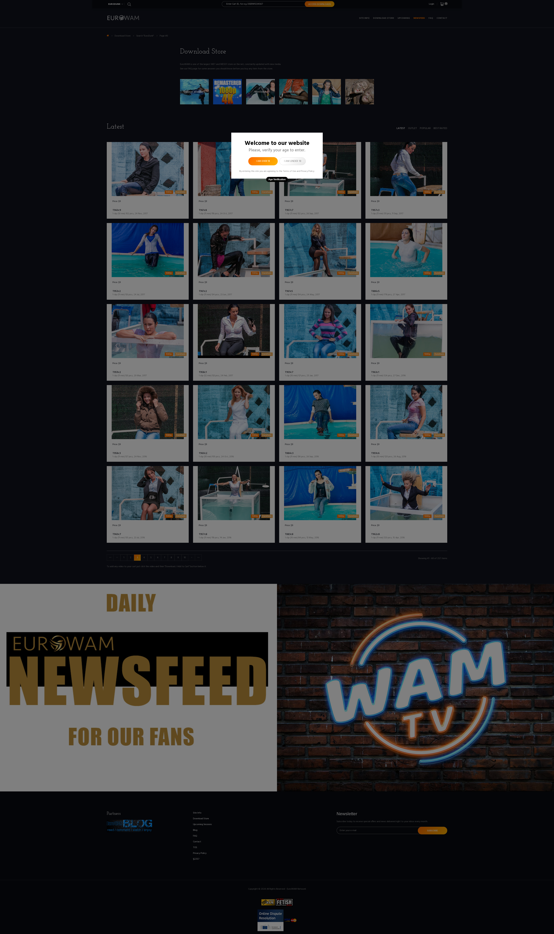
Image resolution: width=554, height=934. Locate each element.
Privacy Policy (307, 171)
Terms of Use (289, 171)
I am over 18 (263, 161)
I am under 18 (292, 161)
